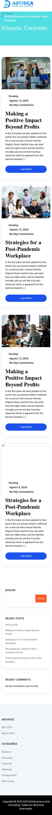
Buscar (10, 590)
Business (6, 752)
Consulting (7, 757)
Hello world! (11, 624)
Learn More (26, 169)
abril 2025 (7, 727)
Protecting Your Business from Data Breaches (23, 660)
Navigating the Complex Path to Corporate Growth (21, 650)
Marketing (7, 769)
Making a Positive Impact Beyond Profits (23, 119)
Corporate (7, 763)
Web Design (8, 781)
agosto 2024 (8, 733)
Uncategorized (9, 775)
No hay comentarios (21, 104)
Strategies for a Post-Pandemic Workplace (23, 248)
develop (13, 96)
